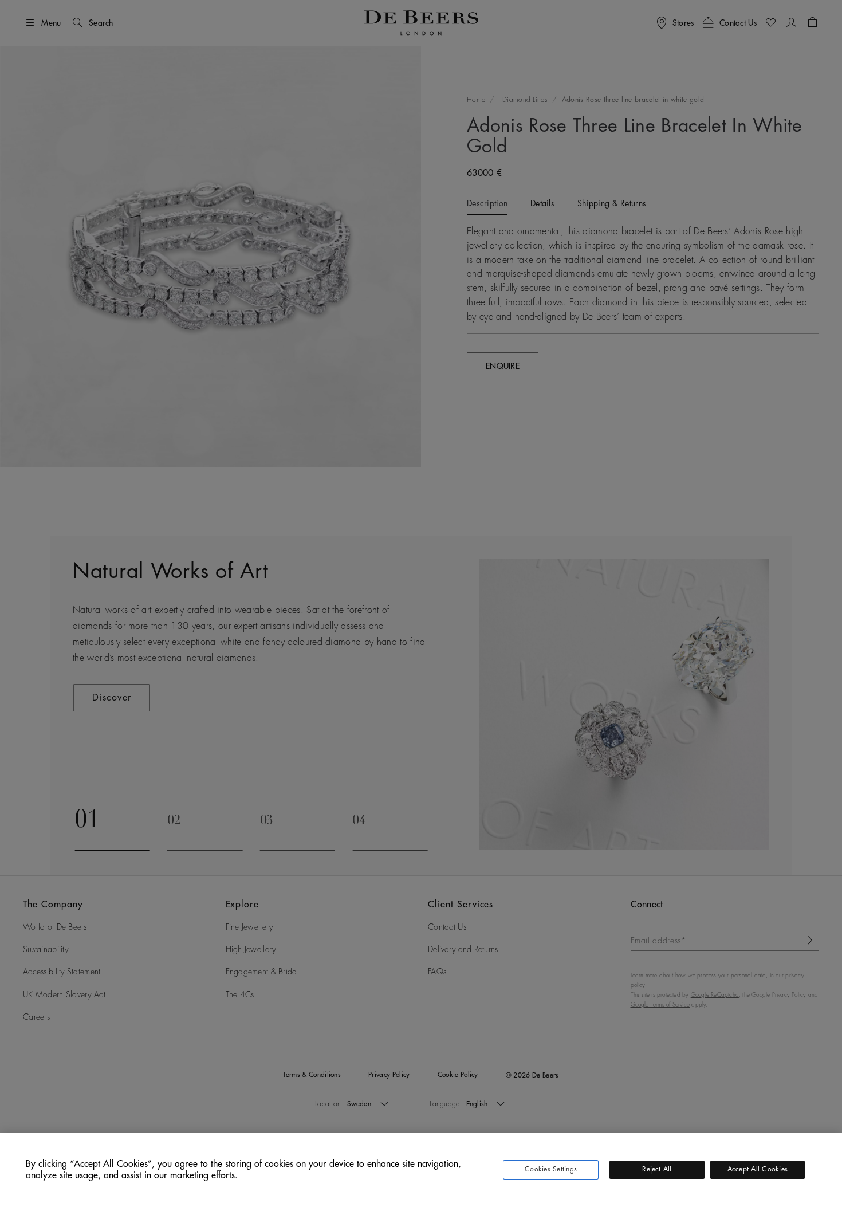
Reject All (656, 1169)
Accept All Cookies (757, 1169)
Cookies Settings (551, 1169)
